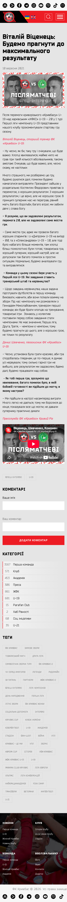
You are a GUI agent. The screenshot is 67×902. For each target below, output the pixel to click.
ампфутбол (47, 791)
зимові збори (32, 648)
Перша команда (10, 829)
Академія (43, 728)
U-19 (31, 477)
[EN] (33, 16)
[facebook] (19, 5)
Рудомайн (54, 672)
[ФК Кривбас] (9, 17)
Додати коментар (33, 540)
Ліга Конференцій (30, 775)
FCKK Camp (38, 783)
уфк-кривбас (46, 752)
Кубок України (32, 720)
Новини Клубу (9, 843)
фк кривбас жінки (34, 704)
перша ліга (38, 696)
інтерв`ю (39, 712)
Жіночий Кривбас (11, 839)
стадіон (9, 736)
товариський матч (15, 656)
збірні (44, 744)
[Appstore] (5, 5)
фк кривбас (11, 648)
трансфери (11, 791)
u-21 (7, 799)
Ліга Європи (41, 767)
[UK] (27, 16)
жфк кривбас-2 (48, 680)
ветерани (29, 791)
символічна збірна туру (18, 664)
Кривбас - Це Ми (14, 744)
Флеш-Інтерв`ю (13, 477)
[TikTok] (55, 5)
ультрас (9, 775)
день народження (14, 696)
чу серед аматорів (15, 672)
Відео (37, 864)
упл (32, 744)
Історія (28, 752)
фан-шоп (26, 736)
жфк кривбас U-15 (14, 760)
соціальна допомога (16, 712)
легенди (36, 672)
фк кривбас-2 (46, 664)
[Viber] (48, 5)
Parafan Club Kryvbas (16, 767)
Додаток (39, 874)
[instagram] (33, 5)
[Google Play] (12, 5)
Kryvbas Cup (11, 720)
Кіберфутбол (12, 728)
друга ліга (37, 656)
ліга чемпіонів (37, 688)
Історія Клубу (41, 829)
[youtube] (41, 5)
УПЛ (53, 736)
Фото (37, 860)
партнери (28, 680)
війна (41, 736)
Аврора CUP (11, 752)
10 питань (10, 680)
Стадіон (38, 839)
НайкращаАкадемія (15, 783)
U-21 (5, 834)
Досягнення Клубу (44, 834)
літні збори (11, 704)
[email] (62, 5)
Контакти (39, 869)
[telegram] (26, 5)
